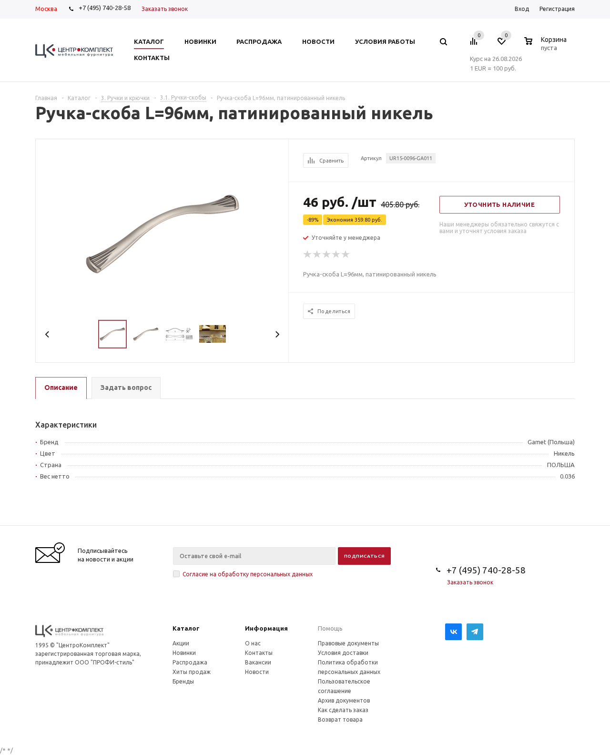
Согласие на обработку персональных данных (248, 574)
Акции (181, 643)
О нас (253, 643)
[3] (327, 254)
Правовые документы (348, 643)
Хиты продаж (192, 672)
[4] (336, 254)
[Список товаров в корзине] (546, 46)
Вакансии (258, 662)
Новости (257, 672)
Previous (47, 334)
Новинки (184, 653)
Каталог (186, 628)
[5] (346, 254)
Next (277, 334)
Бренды (183, 681)
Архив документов (344, 700)
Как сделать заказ (343, 710)
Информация (266, 628)
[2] (317, 254)
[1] (308, 254)
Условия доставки (343, 653)
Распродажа (190, 662)
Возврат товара (340, 719)
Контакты (259, 653)
